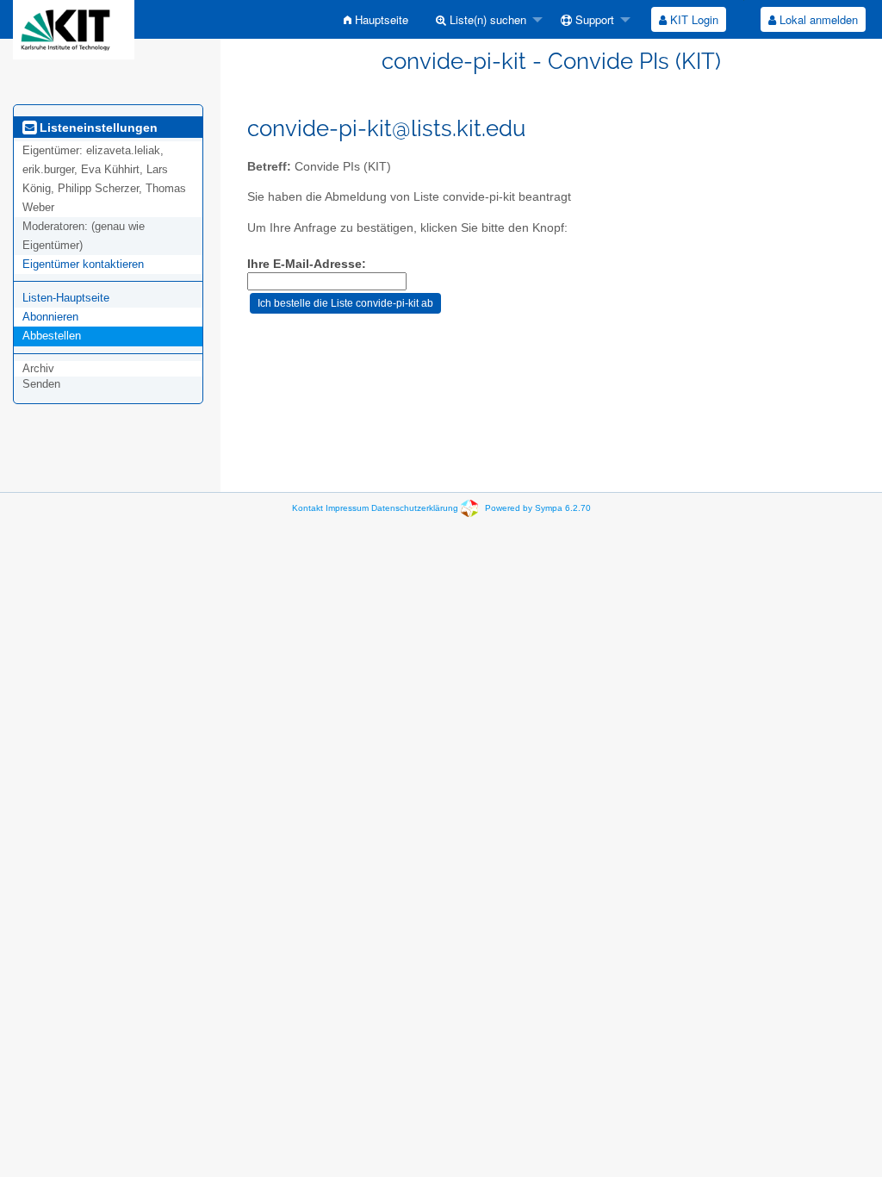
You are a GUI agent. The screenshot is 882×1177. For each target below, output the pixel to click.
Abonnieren (50, 316)
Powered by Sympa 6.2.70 (538, 508)
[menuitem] (376, 19)
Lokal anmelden (817, 19)
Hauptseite (379, 19)
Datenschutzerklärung (414, 508)
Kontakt (307, 508)
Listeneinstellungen (97, 127)
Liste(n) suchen (486, 19)
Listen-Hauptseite (65, 297)
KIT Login (692, 19)
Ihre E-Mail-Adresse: (306, 264)
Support (593, 19)
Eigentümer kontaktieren (83, 264)
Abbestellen (51, 335)
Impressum (347, 508)
